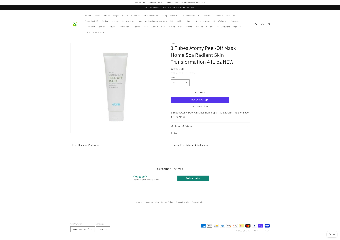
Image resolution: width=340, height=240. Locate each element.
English (101, 229)
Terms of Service (183, 202)
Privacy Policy (197, 202)
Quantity (174, 77)
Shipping (174, 73)
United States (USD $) (81, 229)
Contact (139, 202)
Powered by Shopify (263, 231)
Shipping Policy (152, 202)
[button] (257, 24)
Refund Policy (167, 202)
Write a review (193, 178)
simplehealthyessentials (249, 231)
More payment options (200, 106)
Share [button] (176, 133)
